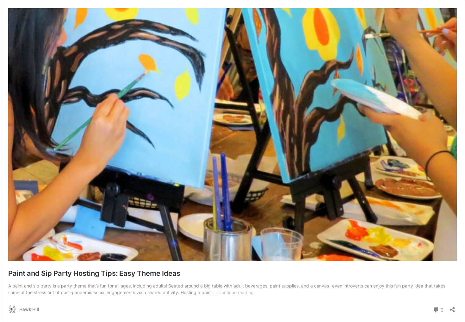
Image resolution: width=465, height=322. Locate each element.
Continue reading (236, 292)
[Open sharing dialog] (452, 308)
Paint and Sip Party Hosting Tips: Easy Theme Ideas (94, 273)
